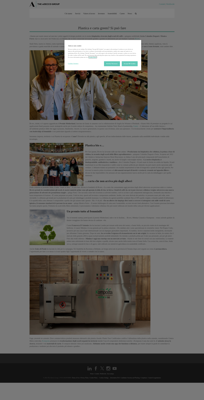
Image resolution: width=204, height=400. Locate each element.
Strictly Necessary (112, 63)
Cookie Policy (93, 57)
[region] (102, 55)
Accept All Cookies (130, 63)
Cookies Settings (73, 63)
